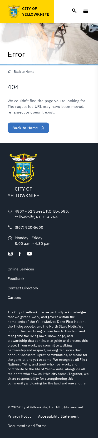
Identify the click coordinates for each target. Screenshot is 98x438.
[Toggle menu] (85, 11)
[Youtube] (29, 254)
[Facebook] (20, 254)
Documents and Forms (27, 425)
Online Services (21, 269)
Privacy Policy (19, 416)
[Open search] (74, 11)
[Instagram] (10, 254)
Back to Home (24, 71)
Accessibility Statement (58, 416)
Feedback (16, 278)
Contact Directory (23, 288)
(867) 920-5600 (29, 227)
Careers (14, 297)
